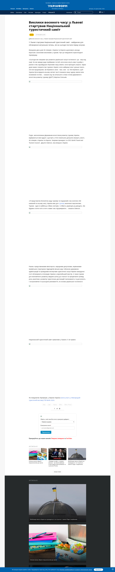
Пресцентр (25, 8)
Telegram (54, 438)
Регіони (30, 12)
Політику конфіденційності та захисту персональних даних (76, 569)
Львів (44, 404)
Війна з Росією (68, 404)
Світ (25, 12)
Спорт (44, 12)
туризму (62, 203)
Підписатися (46, 432)
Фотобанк (18, 8)
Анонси (32, 8)
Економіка (19, 12)
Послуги (13, 8)
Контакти (69, 12)
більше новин (57, 471)
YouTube (69, 438)
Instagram (61, 438)
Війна (12, 12)
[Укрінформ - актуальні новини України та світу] (57, 6)
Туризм (55, 404)
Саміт (49, 404)
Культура (37, 12)
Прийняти (98, 569)
